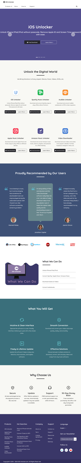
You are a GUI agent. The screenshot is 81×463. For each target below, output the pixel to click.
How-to (23, 6)
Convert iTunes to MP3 (23, 433)
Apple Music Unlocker (8, 433)
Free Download (32, 42)
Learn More (48, 42)
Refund (50, 438)
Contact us (51, 429)
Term (37, 432)
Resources (51, 435)
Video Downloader (8, 452)
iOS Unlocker (8, 429)
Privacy (38, 440)
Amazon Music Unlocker (9, 442)
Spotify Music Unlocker (8, 437)
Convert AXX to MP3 (23, 446)
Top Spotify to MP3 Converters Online (22, 437)
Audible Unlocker (7, 447)
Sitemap (50, 441)
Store (16, 6)
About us (38, 429)
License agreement (39, 436)
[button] (10, 34)
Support (32, 6)
